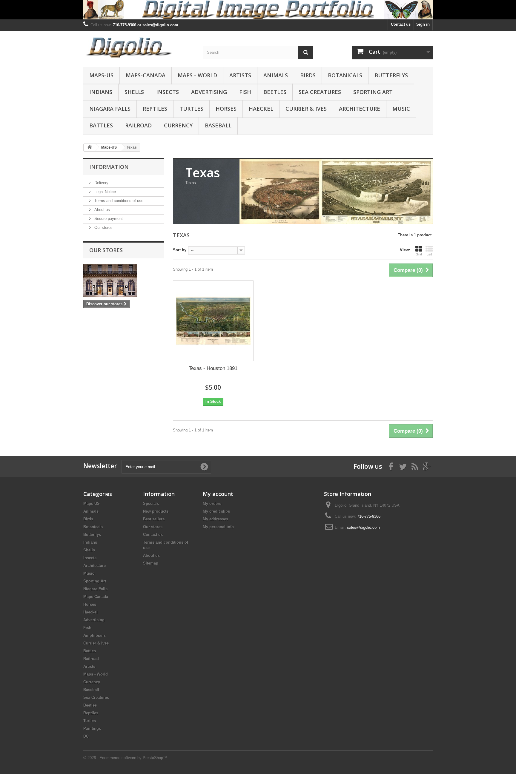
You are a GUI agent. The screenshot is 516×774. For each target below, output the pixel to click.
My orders (212, 503)
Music (401, 108)
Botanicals (345, 75)
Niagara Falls (109, 108)
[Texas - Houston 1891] (213, 320)
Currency (178, 125)
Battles (101, 125)
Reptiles (155, 108)
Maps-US (101, 75)
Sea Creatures (320, 91)
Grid (419, 254)
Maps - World (197, 75)
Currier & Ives (306, 108)
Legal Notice (104, 191)
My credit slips (216, 511)
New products (155, 511)
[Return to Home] (89, 147)
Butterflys (391, 75)
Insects (167, 91)
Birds (308, 75)
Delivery (100, 183)
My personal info (218, 527)
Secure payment (108, 218)
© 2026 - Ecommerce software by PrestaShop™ (125, 758)
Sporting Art (373, 91)
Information (109, 166)
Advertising (209, 91)
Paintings (92, 728)
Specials (151, 503)
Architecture (359, 108)
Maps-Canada (145, 75)
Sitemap (150, 563)
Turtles (191, 108)
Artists (240, 75)
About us (101, 209)
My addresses (215, 519)
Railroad (138, 125)
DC (86, 736)
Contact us (401, 24)
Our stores (103, 227)
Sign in (423, 24)
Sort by (179, 250)
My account (218, 493)
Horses (226, 108)
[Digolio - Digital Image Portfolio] (138, 46)
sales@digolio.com (363, 527)
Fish (245, 91)
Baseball (218, 125)
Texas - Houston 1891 (213, 368)
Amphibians (94, 635)
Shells (134, 91)
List (429, 254)
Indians (100, 91)
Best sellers (154, 519)
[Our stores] (123, 280)
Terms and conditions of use (118, 200)
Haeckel (261, 108)
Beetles (274, 91)
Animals (275, 75)
